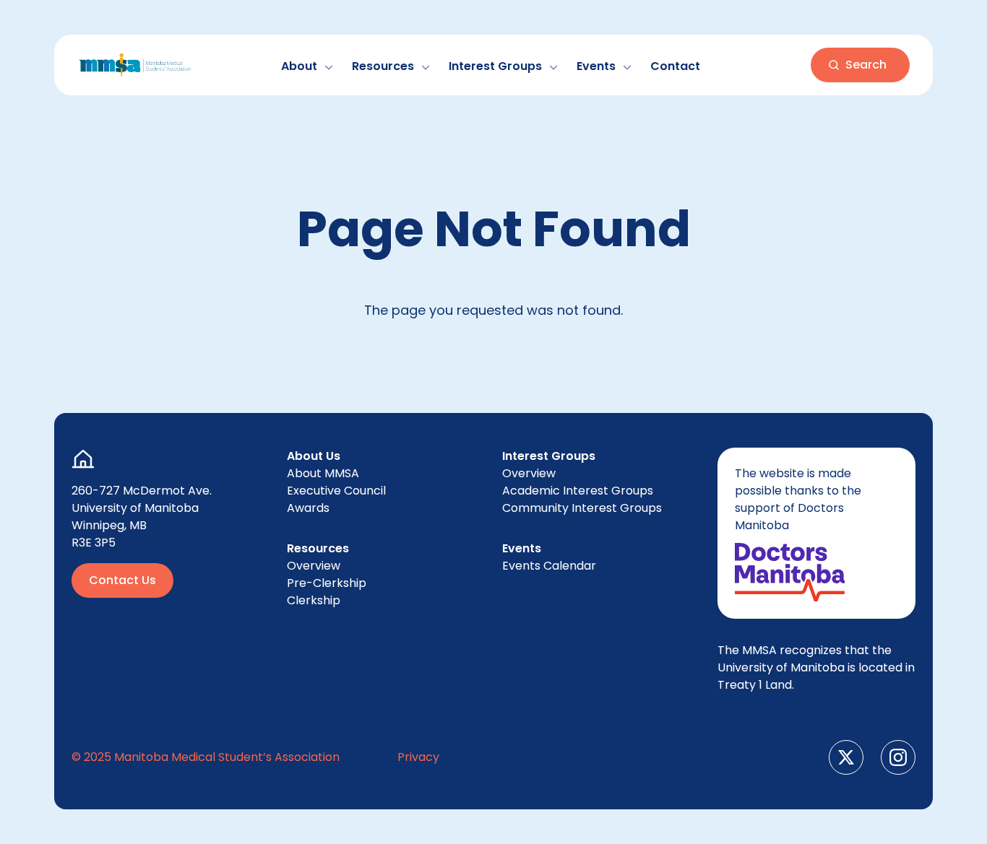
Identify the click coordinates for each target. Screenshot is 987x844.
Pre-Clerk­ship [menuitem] (326, 583)
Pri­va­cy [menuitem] (418, 757)
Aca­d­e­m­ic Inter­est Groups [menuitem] (577, 490)
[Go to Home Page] (135, 65)
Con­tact (675, 66)
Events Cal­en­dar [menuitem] (549, 565)
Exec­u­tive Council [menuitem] (336, 490)
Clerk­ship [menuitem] (313, 600)
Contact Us (122, 580)
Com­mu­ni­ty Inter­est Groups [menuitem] (582, 508)
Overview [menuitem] (313, 565)
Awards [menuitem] (308, 508)
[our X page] (846, 757)
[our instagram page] (898, 757)
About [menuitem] (323, 473)
